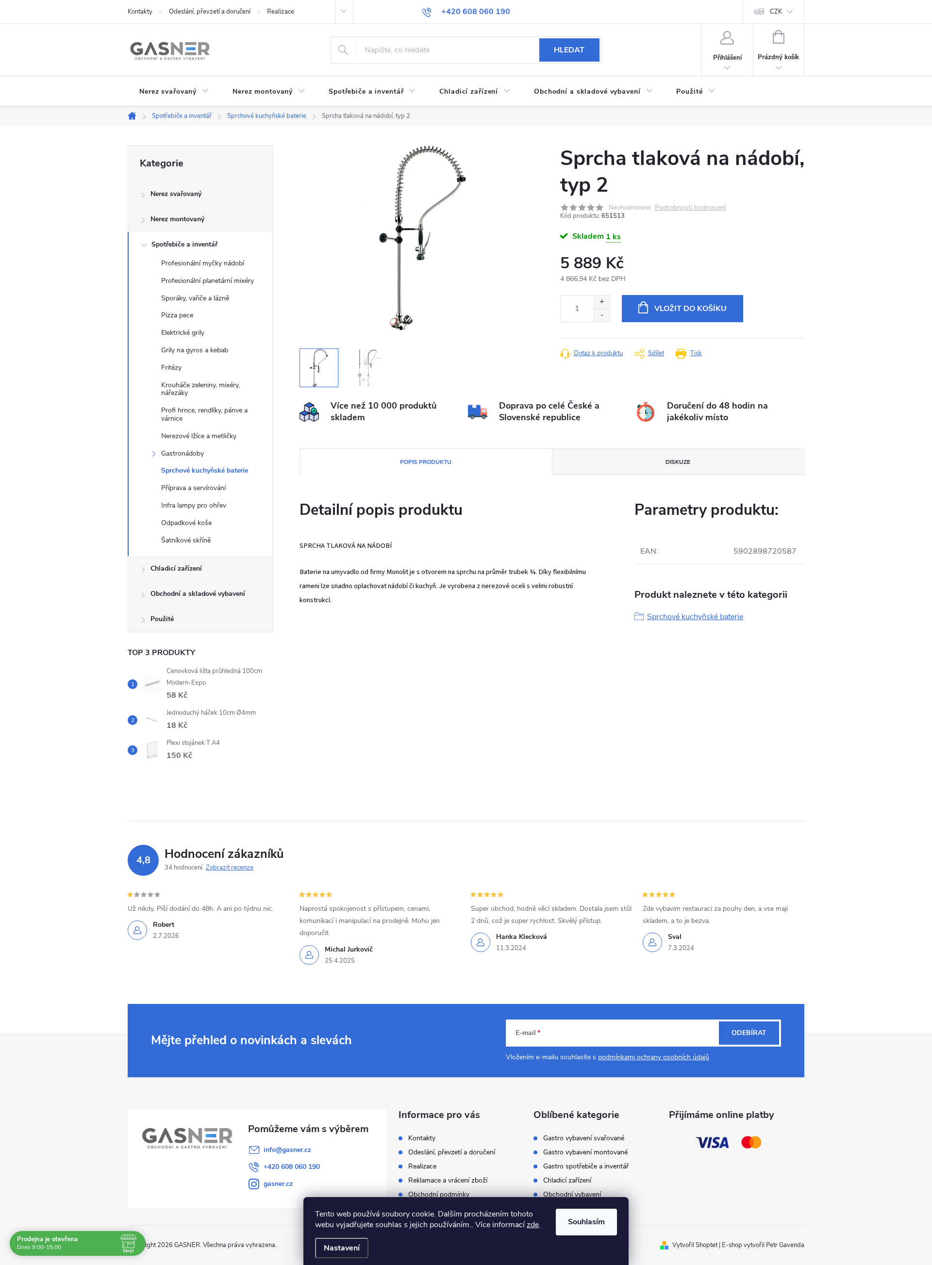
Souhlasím (586, 1221)
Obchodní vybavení (572, 1195)
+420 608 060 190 (292, 1166)
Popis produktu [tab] (425, 462)
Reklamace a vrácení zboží (447, 1180)
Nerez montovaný (177, 219)
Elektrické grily (182, 332)
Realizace (280, 11)
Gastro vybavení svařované (583, 1138)
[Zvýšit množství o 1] (602, 302)
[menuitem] (174, 92)
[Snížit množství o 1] (602, 315)
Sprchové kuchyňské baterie (204, 470)
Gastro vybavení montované (585, 1152)
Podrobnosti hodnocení (690, 208)
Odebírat (749, 1032)
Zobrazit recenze (229, 867)
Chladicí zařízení (176, 568)
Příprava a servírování (193, 488)
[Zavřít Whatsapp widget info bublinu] (791, 1218)
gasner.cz (278, 1183)
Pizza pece (177, 315)
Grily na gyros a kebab (194, 350)
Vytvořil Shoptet (694, 1245)
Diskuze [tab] (678, 462)
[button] (905, 1232)
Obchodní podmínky (438, 1194)
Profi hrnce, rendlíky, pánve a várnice (204, 414)
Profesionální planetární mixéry (207, 280)
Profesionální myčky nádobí (202, 263)
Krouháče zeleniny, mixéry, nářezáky (200, 389)
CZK (776, 11)
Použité (162, 619)
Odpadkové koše (186, 522)
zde (533, 1224)
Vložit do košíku (690, 308)
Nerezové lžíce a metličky (198, 436)
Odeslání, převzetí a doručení (209, 11)
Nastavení (342, 1248)
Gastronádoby (182, 453)
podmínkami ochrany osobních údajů (653, 1057)
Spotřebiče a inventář (184, 244)
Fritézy (171, 367)
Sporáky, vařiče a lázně (195, 298)
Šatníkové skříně (186, 540)
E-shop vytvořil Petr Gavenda (763, 1245)
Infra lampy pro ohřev (193, 505)
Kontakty (140, 11)
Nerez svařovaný (175, 193)
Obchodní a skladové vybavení (197, 593)
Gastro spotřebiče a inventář (586, 1166)
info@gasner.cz (287, 1149)
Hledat (569, 50)
